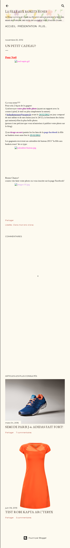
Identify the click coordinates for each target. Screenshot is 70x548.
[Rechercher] (63, 5)
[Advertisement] (35, 344)
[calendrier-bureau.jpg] (35, 161)
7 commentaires (23, 432)
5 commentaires (23, 517)
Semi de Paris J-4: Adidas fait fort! (34, 427)
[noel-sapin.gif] (35, 80)
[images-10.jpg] (35, 196)
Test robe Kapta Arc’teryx (29, 512)
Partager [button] (9, 220)
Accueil (10, 26)
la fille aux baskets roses (26, 11)
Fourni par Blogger (38, 538)
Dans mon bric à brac (23, 225)
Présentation (27, 26)
